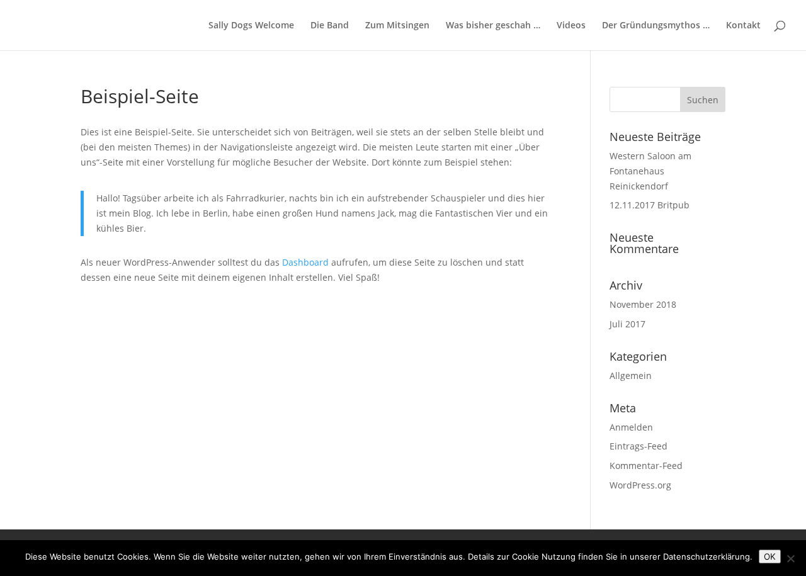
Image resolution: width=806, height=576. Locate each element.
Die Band (329, 26)
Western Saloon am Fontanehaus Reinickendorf (650, 171)
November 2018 (643, 304)
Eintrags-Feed (638, 446)
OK (770, 556)
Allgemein (631, 375)
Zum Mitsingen (397, 26)
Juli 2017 (627, 324)
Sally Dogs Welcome (251, 26)
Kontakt (743, 26)
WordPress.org (640, 485)
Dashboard (305, 262)
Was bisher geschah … (493, 26)
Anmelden (631, 427)
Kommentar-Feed (646, 466)
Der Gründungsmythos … (656, 26)
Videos (571, 26)
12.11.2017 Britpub (650, 205)
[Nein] (790, 558)
